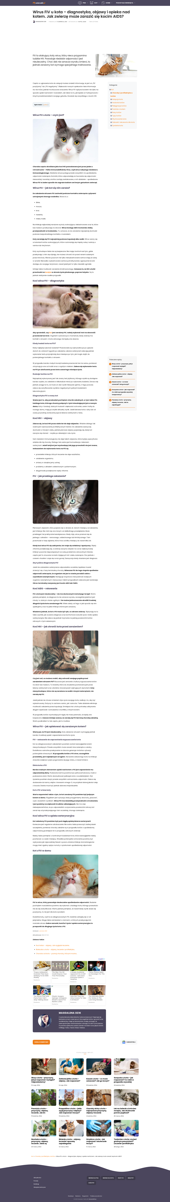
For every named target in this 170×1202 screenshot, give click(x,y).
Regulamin (85, 1196)
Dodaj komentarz (41, 1042)
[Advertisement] (85, 39)
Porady (36, 1181)
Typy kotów (116, 116)
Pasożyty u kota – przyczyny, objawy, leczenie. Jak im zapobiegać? (121, 402)
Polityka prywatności (96, 1196)
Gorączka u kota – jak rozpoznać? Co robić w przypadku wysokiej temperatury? (123, 392)
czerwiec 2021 (43, 931)
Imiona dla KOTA (108, 1178)
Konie (108, 3)
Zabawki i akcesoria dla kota (123, 122)
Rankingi (36, 1184)
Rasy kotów (116, 112)
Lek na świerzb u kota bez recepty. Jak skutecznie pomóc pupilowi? (125, 1111)
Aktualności (37, 1178)
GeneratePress (92, 1199)
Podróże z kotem (118, 109)
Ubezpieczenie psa (40, 1187)
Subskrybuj (130, 1042)
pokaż (45, 105)
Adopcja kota (117, 99)
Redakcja (71, 1196)
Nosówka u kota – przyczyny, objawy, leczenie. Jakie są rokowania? (39, 1141)
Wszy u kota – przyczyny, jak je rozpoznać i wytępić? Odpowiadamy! (122, 366)
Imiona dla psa (93, 1178)
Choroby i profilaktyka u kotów (45, 1156)
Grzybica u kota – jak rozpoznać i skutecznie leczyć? (96, 1141)
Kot (95, 3)
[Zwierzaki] (39, 3)
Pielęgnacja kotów (119, 106)
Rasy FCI (121, 1178)
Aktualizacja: (77, 21)
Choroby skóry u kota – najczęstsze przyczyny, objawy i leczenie (96, 1111)
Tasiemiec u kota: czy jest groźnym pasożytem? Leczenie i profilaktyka (125, 1141)
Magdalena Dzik (41, 21)
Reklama (77, 1196)
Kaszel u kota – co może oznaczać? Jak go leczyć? (97, 1080)
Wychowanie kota (119, 119)
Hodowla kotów (118, 102)
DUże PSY (91, 1183)
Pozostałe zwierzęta (124, 3)
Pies (84, 3)
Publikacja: (58, 21)
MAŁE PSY (131, 1178)
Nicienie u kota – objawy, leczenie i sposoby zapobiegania (70, 1141)
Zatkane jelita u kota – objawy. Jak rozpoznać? (69, 1080)
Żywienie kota (117, 125)
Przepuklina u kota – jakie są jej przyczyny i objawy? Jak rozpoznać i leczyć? (70, 1111)
